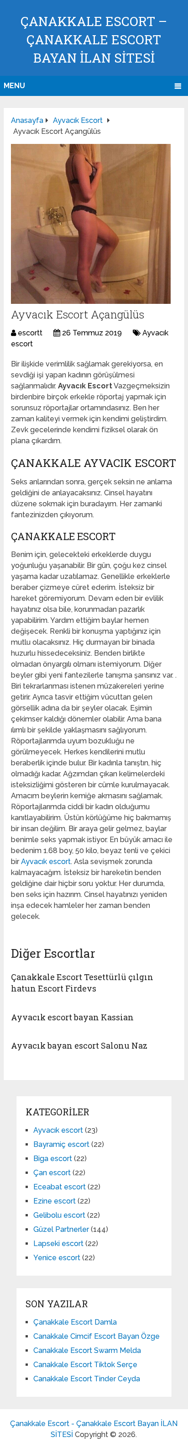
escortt (30, 333)
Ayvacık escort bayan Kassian (72, 1017)
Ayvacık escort (46, 861)
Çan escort (52, 1172)
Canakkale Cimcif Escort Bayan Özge (96, 1336)
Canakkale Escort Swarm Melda (87, 1350)
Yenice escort (56, 1257)
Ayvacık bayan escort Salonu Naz (79, 1045)
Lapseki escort (58, 1243)
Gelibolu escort (59, 1215)
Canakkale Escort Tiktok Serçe (85, 1364)
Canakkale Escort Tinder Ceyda (86, 1378)
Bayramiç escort (61, 1144)
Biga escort (52, 1158)
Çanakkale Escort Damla (75, 1322)
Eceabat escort (59, 1187)
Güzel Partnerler (61, 1229)
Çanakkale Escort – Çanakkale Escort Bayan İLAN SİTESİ (94, 39)
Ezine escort (54, 1201)
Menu (14, 85)
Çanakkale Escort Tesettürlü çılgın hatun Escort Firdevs (82, 982)
